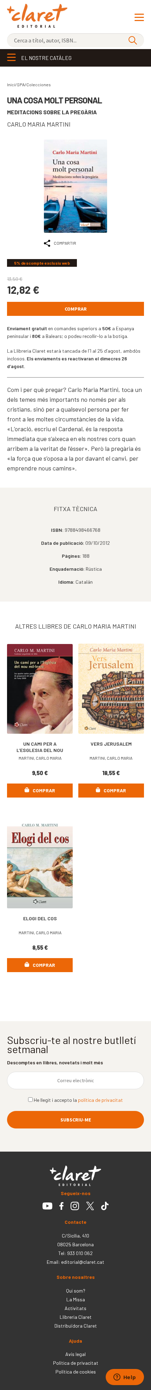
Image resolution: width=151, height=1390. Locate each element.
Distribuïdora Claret (75, 1326)
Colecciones (38, 84)
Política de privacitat (75, 1363)
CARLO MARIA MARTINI (39, 124)
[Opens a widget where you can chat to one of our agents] (124, 1377)
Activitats (75, 1308)
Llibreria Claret (76, 1317)
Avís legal (75, 1354)
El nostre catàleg (46, 58)
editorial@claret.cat (82, 1262)
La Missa (75, 1299)
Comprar (76, 309)
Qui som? (75, 1291)
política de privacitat (100, 1100)
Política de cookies (75, 1372)
